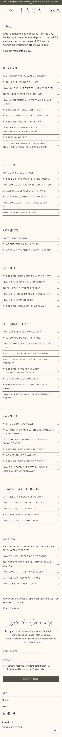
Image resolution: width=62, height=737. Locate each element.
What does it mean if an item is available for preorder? (28, 432)
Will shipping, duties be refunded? (24, 196)
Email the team (11, 608)
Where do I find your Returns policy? (26, 179)
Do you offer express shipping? (22, 94)
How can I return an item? (19, 212)
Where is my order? (14, 137)
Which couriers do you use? (20, 82)
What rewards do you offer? (20, 514)
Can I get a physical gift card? (21, 578)
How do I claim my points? (19, 508)
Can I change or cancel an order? (24, 76)
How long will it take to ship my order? (27, 88)
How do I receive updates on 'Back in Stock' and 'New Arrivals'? (25, 469)
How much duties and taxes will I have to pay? (26, 102)
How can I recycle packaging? (21, 332)
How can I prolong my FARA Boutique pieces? (26, 396)
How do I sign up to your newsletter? (26, 294)
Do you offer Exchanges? (18, 173)
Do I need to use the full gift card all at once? (26, 564)
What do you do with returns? (21, 338)
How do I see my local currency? (23, 282)
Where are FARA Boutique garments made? (24, 386)
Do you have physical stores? (21, 288)
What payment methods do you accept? (27, 250)
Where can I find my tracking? (21, 121)
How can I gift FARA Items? (19, 583)
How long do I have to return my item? (27, 185)
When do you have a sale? (18, 424)
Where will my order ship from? (22, 110)
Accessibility (7, 722)
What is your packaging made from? (25, 353)
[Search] (10, 11)
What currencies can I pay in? (21, 244)
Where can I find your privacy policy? (26, 276)
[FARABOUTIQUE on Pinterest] (9, 714)
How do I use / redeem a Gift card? (24, 556)
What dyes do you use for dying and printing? (25, 361)
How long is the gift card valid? (23, 572)
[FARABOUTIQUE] (31, 10)
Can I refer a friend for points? (22, 497)
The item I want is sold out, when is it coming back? (26, 441)
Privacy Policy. (39, 669)
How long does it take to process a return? (24, 205)
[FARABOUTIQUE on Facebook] (14, 714)
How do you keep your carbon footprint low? (28, 345)
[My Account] (58, 10)
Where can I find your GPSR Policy (24, 306)
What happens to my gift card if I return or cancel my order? (28, 548)
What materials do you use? (20, 379)
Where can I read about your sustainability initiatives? (20, 371)
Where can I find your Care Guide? (24, 449)
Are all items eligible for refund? (24, 191)
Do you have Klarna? (15, 238)
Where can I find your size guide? (23, 461)
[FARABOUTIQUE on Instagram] (4, 714)
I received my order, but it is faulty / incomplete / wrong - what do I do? (25, 145)
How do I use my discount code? (23, 502)
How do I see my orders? (17, 300)
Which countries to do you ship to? (25, 115)
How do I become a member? (20, 520)
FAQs (22, 598)
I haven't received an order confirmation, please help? (19, 129)
